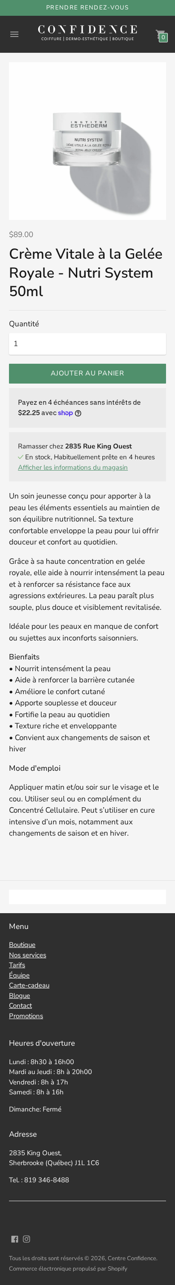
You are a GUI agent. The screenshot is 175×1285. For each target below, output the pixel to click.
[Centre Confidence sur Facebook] (14, 1238)
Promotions (26, 1015)
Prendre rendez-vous (87, 8)
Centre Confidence (132, 1258)
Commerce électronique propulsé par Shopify (68, 1269)
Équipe (19, 975)
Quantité (24, 324)
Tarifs (17, 964)
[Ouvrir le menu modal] (14, 34)
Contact (20, 1005)
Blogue (19, 995)
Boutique (22, 944)
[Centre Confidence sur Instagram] (26, 1238)
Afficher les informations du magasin (73, 467)
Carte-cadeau (29, 985)
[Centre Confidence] (87, 34)
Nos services (27, 955)
